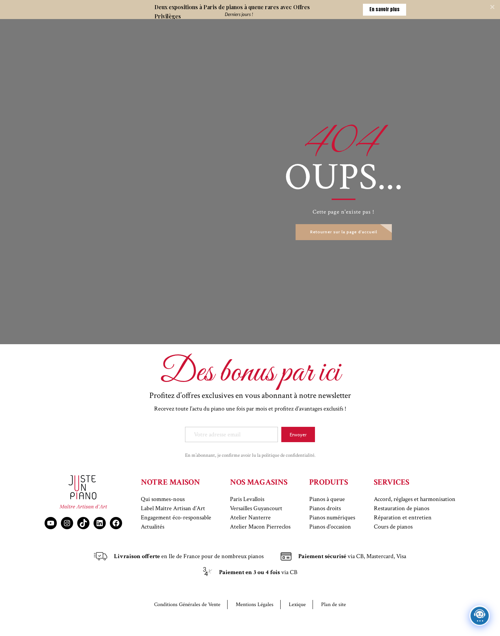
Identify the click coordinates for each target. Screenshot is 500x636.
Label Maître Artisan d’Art (173, 508)
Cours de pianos (393, 527)
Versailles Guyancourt (256, 508)
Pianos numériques (332, 517)
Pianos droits (325, 508)
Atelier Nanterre (250, 517)
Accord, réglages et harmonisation (414, 499)
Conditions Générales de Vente (187, 604)
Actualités (152, 527)
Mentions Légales (254, 604)
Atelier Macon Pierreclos (260, 527)
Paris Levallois (247, 499)
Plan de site (333, 604)
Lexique (297, 604)
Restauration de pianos (401, 508)
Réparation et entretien (403, 517)
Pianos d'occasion (330, 527)
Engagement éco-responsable (176, 517)
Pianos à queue (327, 499)
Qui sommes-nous (163, 499)
